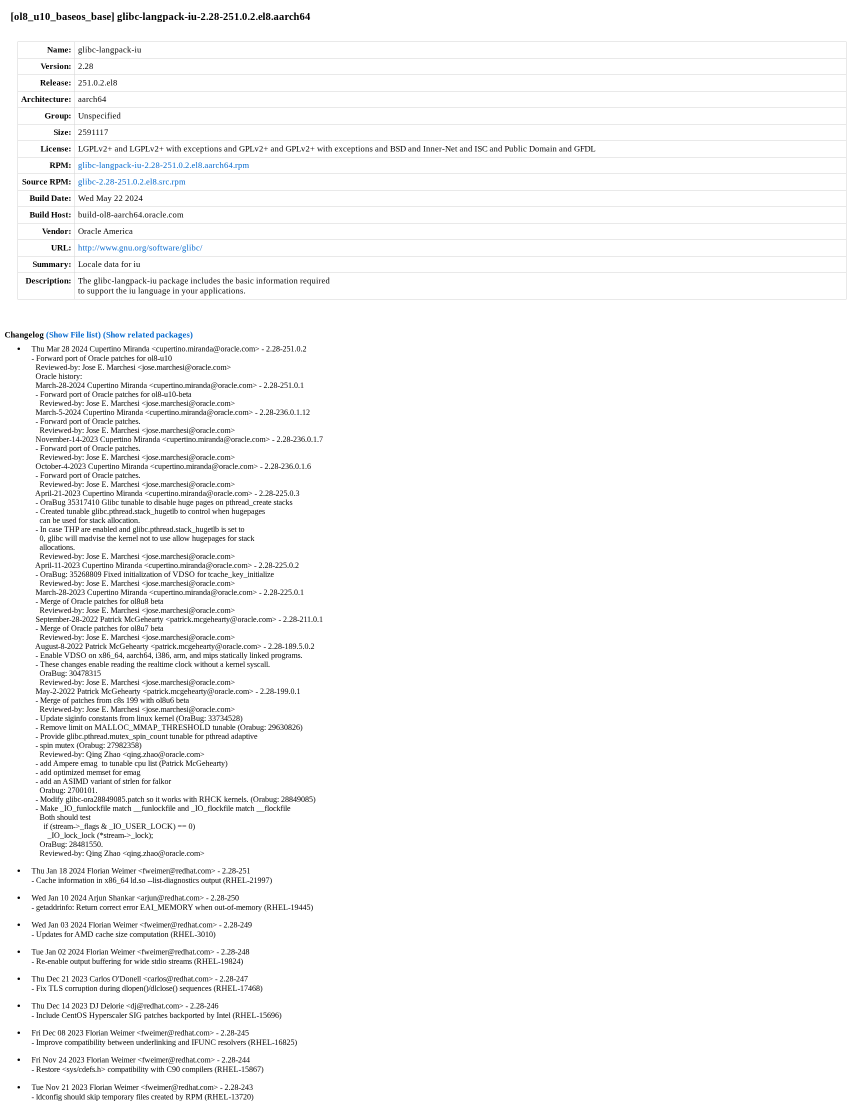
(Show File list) (73, 335)
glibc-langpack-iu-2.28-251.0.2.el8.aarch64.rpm (163, 165)
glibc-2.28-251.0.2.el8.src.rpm (132, 181)
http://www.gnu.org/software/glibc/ (140, 247)
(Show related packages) (148, 335)
